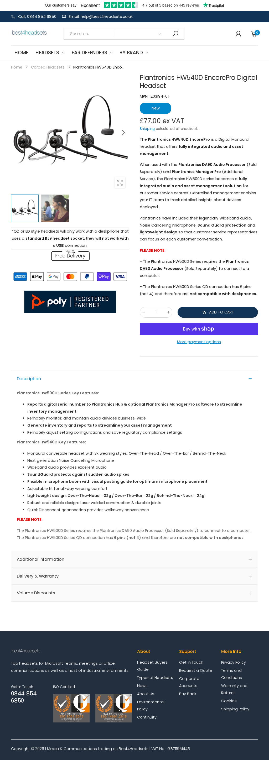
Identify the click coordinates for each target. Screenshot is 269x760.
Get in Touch (191, 662)
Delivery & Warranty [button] (38, 576)
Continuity (147, 717)
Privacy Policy (233, 662)
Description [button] (29, 379)
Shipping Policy (235, 709)
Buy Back (187, 693)
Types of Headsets (155, 677)
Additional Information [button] (40, 559)
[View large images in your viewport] (120, 182)
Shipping (147, 128)
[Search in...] (175, 33)
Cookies (229, 701)
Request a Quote (195, 670)
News (142, 685)
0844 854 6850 (24, 697)
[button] (123, 133)
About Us (145, 693)
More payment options (199, 341)
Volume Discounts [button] (36, 593)
